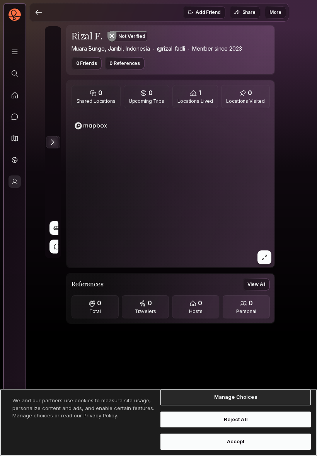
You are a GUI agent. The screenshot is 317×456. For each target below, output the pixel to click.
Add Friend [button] (208, 12)
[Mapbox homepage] (91, 125)
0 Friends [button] (86, 63)
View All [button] (256, 284)
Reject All (236, 419)
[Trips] (15, 160)
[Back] (38, 12)
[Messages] (15, 117)
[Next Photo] (52, 142)
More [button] (275, 12)
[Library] (15, 52)
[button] (15, 138)
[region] (171, 190)
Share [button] (249, 12)
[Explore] (15, 73)
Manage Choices (235, 397)
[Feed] (15, 95)
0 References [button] (124, 63)
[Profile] (15, 181)
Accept (236, 441)
